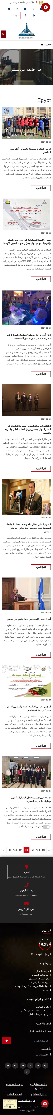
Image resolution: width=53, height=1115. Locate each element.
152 (26, 850)
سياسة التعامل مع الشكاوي (38, 1086)
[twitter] (33, 9)
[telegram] (33, 15)
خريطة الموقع (42, 971)
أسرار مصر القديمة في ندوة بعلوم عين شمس (29, 619)
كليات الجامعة (42, 1006)
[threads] (25, 15)
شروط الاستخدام (26, 1100)
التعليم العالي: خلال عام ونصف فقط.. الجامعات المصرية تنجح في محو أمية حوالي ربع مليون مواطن (28, 528)
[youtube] (25, 9)
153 (32, 850)
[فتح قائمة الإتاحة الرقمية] (45, 7)
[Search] (3, 34)
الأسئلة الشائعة (14, 1094)
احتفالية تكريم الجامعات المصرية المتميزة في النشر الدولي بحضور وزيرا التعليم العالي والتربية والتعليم (28, 429)
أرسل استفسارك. (26, 914)
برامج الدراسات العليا (39, 1014)
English (17, 15)
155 (43, 850)
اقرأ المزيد (41, 188)
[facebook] (41, 9)
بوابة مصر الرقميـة (40, 982)
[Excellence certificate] (10, 1103)
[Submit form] (6, 1040)
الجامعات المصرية (41, 974)
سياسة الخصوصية (14, 1084)
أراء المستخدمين (43, 1054)
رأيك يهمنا (46, 1048)
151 (21, 850)
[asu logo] (26, 29)
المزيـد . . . (44, 990)
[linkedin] (8, 9)
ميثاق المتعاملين (39, 1094)
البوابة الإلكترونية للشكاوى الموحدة (32, 986)
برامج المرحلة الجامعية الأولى (35, 1010)
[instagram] (17, 9)
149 (9, 850)
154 (38, 850)
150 (15, 850)
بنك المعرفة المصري (39, 978)
